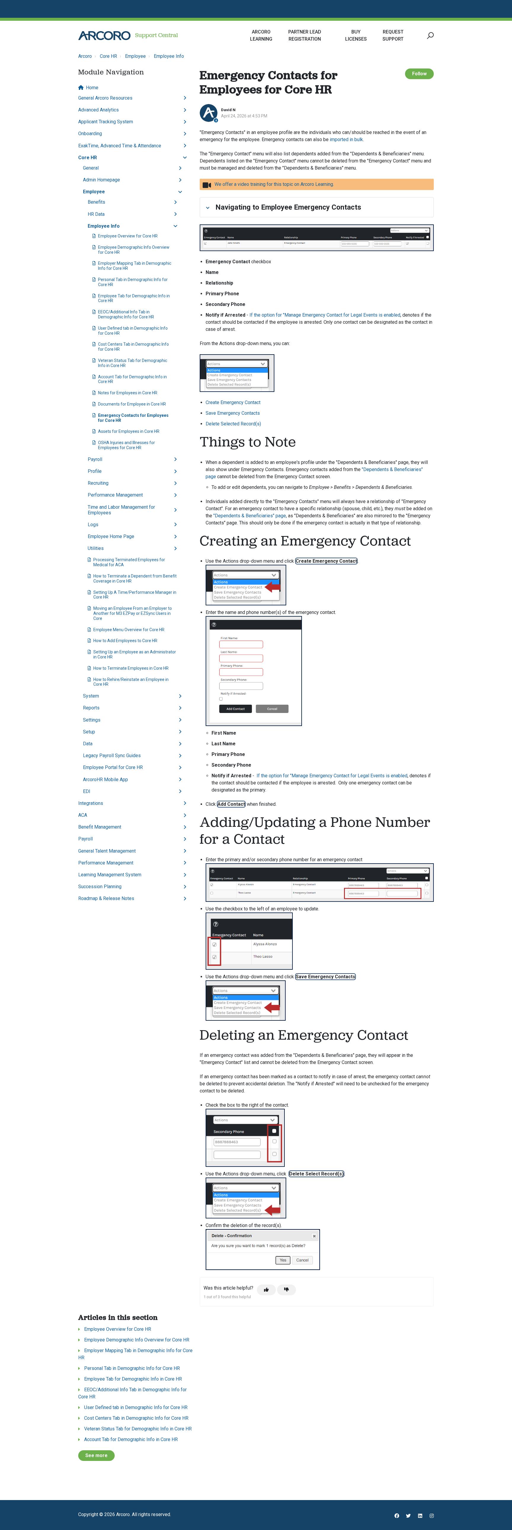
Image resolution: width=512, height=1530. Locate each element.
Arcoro (85, 56)
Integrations (90, 803)
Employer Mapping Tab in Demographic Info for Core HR (134, 266)
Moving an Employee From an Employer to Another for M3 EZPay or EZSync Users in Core (132, 613)
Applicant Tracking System (105, 122)
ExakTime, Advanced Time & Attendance (119, 146)
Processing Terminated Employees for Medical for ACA (129, 562)
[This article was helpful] (266, 1290)
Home (92, 87)
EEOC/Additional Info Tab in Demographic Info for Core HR (126, 314)
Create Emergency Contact (233, 402)
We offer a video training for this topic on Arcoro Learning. (274, 184)
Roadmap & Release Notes (106, 898)
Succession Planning (99, 886)
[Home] (104, 35)
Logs (93, 524)
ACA (82, 815)
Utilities (96, 548)
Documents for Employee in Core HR (132, 404)
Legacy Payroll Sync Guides (112, 755)
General (91, 168)
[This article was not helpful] (286, 1290)
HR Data (96, 214)
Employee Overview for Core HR (128, 236)
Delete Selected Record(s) (233, 424)
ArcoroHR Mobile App (105, 779)
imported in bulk (346, 139)
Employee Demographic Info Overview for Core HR (133, 250)
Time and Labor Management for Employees (121, 510)
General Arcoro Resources (105, 98)
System (91, 696)
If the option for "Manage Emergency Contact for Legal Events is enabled (324, 315)
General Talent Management (107, 851)
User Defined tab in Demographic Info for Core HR (133, 331)
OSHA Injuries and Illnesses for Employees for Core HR (126, 445)
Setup (89, 732)
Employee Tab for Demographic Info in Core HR (134, 298)
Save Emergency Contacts (233, 413)
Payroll (95, 459)
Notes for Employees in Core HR (127, 392)
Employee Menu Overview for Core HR (128, 629)
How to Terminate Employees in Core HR (131, 668)
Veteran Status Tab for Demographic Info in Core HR (132, 363)
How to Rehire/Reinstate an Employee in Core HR (131, 682)
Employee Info (169, 56)
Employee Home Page (111, 536)
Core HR (108, 56)
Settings (91, 720)
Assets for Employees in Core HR (128, 431)
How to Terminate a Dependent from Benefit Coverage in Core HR (135, 578)
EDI (86, 791)
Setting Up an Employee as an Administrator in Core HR (134, 654)
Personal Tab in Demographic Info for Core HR (133, 282)
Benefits (96, 202)
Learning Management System (109, 875)
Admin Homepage (101, 180)
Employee (135, 56)
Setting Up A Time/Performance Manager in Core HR (134, 595)
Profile (95, 471)
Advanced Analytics (98, 110)
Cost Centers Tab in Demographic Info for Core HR (133, 347)
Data (87, 743)
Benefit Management (99, 827)
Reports (91, 708)
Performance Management (115, 495)
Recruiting (98, 483)
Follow (419, 73)
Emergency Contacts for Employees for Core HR (133, 418)
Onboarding (90, 133)
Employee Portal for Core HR (113, 767)
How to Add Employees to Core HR (125, 640)
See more (96, 1455)
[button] (429, 36)
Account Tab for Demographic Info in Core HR (132, 379)
